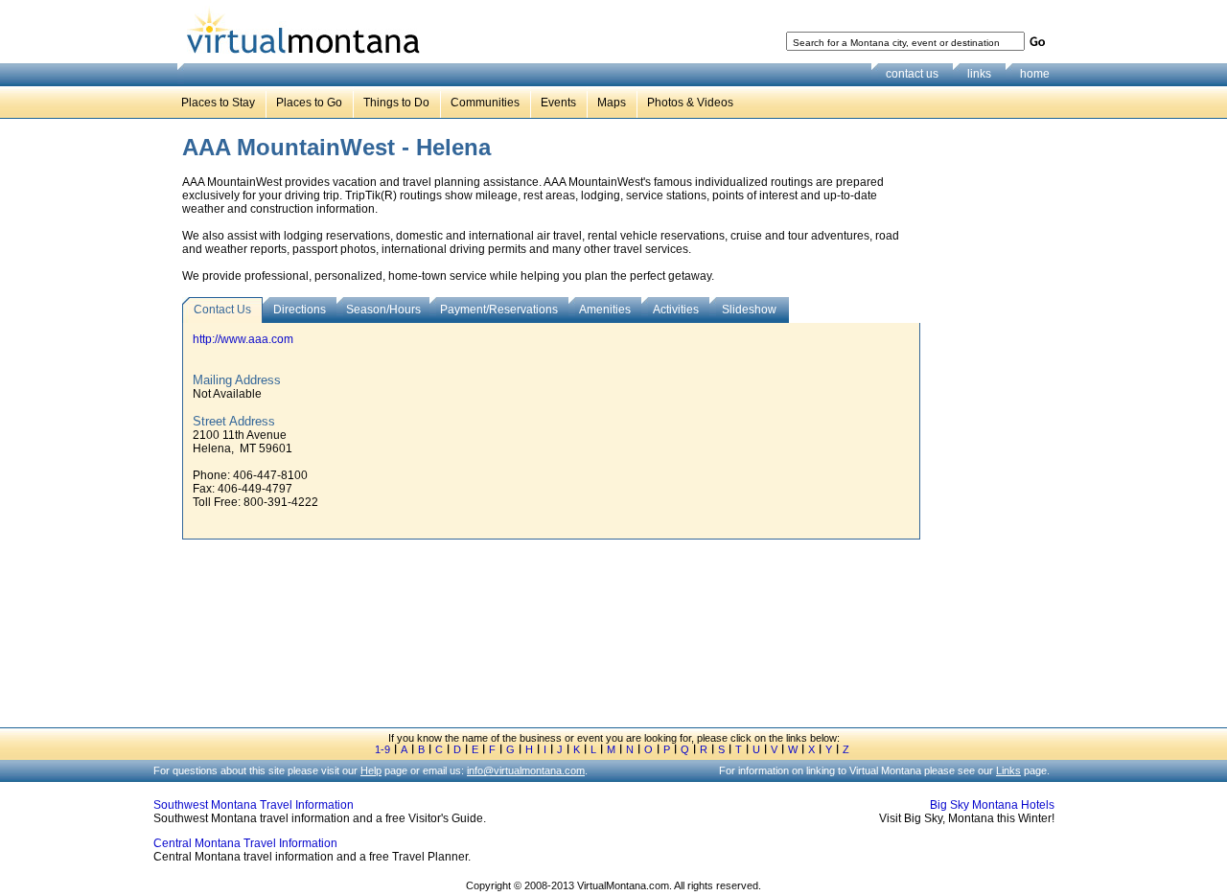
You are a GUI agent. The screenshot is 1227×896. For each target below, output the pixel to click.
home (1035, 73)
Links (1008, 770)
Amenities (605, 309)
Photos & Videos (690, 102)
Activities (676, 309)
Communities (485, 102)
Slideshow (749, 309)
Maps (611, 102)
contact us (912, 73)
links (979, 73)
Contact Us (222, 309)
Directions (299, 309)
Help (371, 770)
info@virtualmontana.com (526, 770)
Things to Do (396, 102)
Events (558, 102)
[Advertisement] (993, 430)
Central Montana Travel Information (245, 843)
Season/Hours (383, 309)
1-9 (382, 749)
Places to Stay (218, 102)
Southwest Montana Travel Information (253, 805)
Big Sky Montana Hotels (992, 805)
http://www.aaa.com (243, 339)
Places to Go (309, 102)
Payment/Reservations (499, 309)
